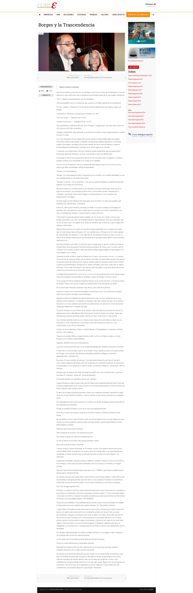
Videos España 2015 (134, 97)
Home (39, 14)
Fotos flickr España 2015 (136, 116)
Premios (93, 15)
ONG (58, 15)
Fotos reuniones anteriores (136, 127)
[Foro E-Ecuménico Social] (47, 5)
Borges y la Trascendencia (66, 25)
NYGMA (151, 589)
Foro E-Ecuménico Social (56, 589)
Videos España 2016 (134, 101)
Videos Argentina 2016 (135, 86)
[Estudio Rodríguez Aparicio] (141, 135)
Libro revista (118, 15)
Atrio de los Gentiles (138, 15)
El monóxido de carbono (135, 61)
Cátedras (81, 15)
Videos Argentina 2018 (135, 93)
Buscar (153, 14)
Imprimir (44, 91)
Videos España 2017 (134, 104)
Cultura (104, 15)
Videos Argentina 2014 (135, 79)
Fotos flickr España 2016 (136, 120)
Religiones (69, 15)
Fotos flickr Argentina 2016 (136, 123)
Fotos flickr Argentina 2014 (136, 112)
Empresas (48, 15)
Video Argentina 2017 (135, 90)
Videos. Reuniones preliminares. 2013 (140, 75)
